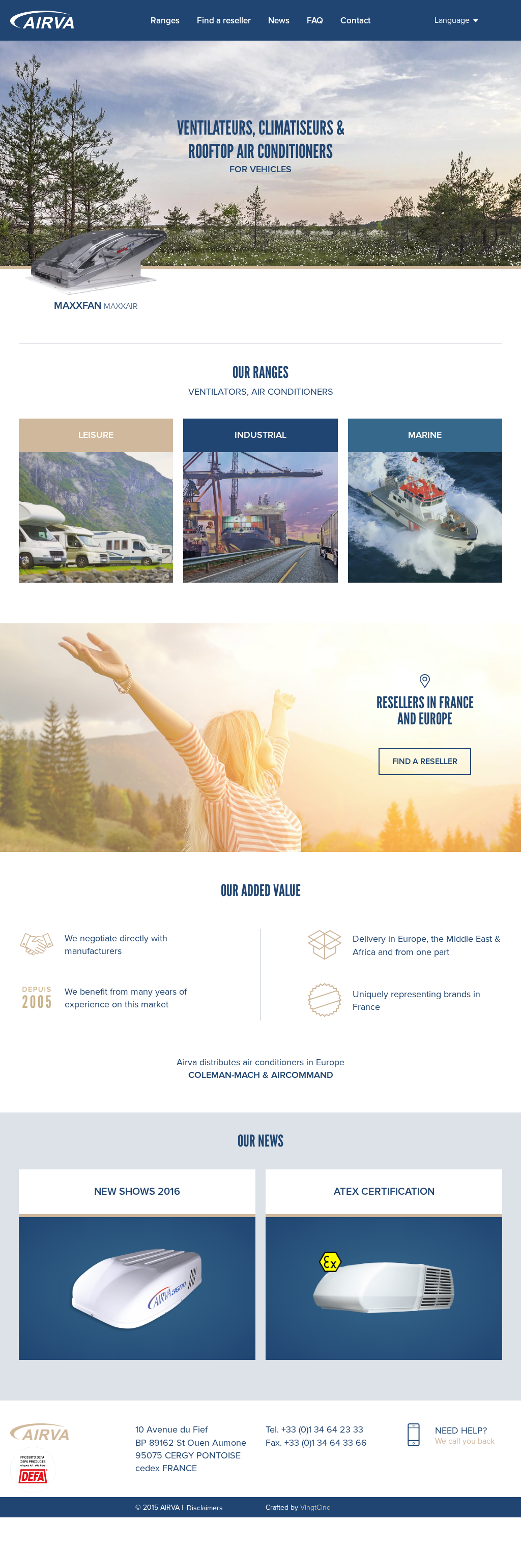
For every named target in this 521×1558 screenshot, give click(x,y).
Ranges (165, 20)
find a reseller (424, 761)
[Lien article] (137, 1288)
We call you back (465, 1441)
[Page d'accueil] (51, 20)
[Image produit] (96, 295)
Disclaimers (205, 1508)
